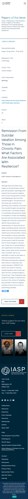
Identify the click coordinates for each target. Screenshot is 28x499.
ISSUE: (4, 120)
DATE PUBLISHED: (8, 77)
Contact (4, 456)
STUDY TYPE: (6, 67)
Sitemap (4, 478)
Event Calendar (6, 415)
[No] (26, 490)
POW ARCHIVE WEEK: (8, 48)
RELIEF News (6, 442)
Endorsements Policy (8, 465)
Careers (4, 425)
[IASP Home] (6, 3)
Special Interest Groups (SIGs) (11, 445)
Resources (5, 409)
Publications (6, 405)
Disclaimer (5, 459)
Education (5, 412)
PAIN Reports (6, 439)
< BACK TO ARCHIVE (8, 41)
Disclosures (5, 462)
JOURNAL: (5, 87)
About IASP (5, 428)
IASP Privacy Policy (20, 491)
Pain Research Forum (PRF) (10, 436)
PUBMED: (5, 97)
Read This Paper (10, 301)
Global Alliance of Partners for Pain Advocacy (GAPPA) (13, 449)
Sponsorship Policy (8, 472)
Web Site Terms (7, 475)
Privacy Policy (6, 469)
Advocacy (5, 418)
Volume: (4, 110)
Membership (6, 421)
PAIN (3, 432)
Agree (14, 496)
